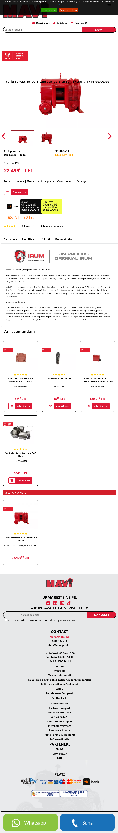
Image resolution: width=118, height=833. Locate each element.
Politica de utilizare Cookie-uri (59, 684)
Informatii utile (59, 739)
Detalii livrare (14, 181)
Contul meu (61, 23)
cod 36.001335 (97, 386)
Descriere (10, 239)
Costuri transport (59, 708)
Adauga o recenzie (52, 226)
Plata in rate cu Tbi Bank (60, 735)
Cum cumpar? (59, 703)
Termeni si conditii (59, 675)
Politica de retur (59, 717)
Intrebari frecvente (59, 726)
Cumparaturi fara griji (73, 181)
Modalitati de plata (41, 181)
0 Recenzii (28, 226)
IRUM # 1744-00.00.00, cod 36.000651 (20, 545)
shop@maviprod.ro (59, 645)
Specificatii (30, 239)
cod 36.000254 (20, 386)
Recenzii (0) (63, 239)
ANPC (59, 689)
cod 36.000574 (20, 461)
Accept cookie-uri (49, 10)
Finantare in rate (59, 730)
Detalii (59, 4)
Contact (59, 666)
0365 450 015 (59, 640)
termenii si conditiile (40, 620)
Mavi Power (59, 754)
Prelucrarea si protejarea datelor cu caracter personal (59, 680)
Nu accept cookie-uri (68, 10)
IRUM (46, 239)
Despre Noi (59, 671)
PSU (59, 758)
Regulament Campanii (59, 693)
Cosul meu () (80, 23)
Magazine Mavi (43, 23)
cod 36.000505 (59, 386)
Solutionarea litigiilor (59, 721)
